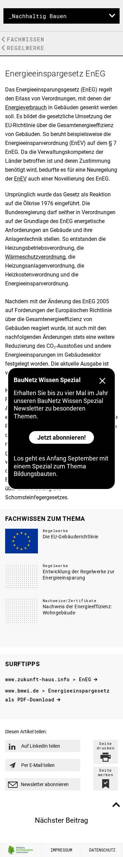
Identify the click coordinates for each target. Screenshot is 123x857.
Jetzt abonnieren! (61, 437)
